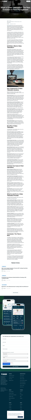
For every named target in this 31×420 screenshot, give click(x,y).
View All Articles (15, 292)
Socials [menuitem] (10, 402)
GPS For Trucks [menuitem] (22, 385)
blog (10, 20)
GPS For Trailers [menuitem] (22, 378)
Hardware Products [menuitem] (11, 375)
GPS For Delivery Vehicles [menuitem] (23, 380)
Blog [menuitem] (20, 393)
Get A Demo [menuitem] (10, 378)
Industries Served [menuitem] (22, 373)
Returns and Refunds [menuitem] (12, 398)
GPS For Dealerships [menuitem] (22, 383)
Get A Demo (28, 1)
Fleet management (9, 25)
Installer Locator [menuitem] (11, 396)
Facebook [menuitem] (10, 404)
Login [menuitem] (9, 399)
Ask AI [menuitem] (21, 402)
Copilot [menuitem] (21, 409)
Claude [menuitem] (21, 407)
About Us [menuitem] (21, 391)
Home (8, 20)
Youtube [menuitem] (10, 407)
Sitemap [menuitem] (21, 398)
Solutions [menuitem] (10, 373)
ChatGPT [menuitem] (21, 404)
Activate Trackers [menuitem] (11, 393)
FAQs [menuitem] (20, 396)
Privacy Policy (15, 415)
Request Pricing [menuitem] (11, 380)
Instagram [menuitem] (10, 409)
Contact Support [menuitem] (11, 391)
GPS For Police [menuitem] (22, 375)
